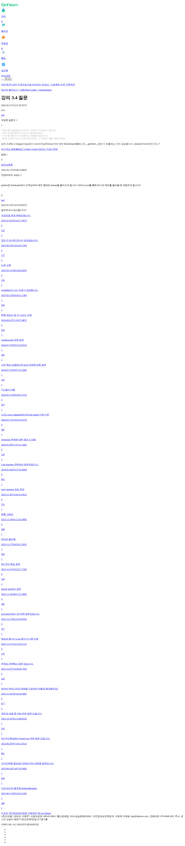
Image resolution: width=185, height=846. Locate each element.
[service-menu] (2, 79)
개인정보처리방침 (18, 813)
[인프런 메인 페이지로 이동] (92, 4)
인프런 (4, 813)
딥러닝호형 (7, 165)
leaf (2, 115)
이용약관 (32, 813)
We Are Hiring (44, 813)
